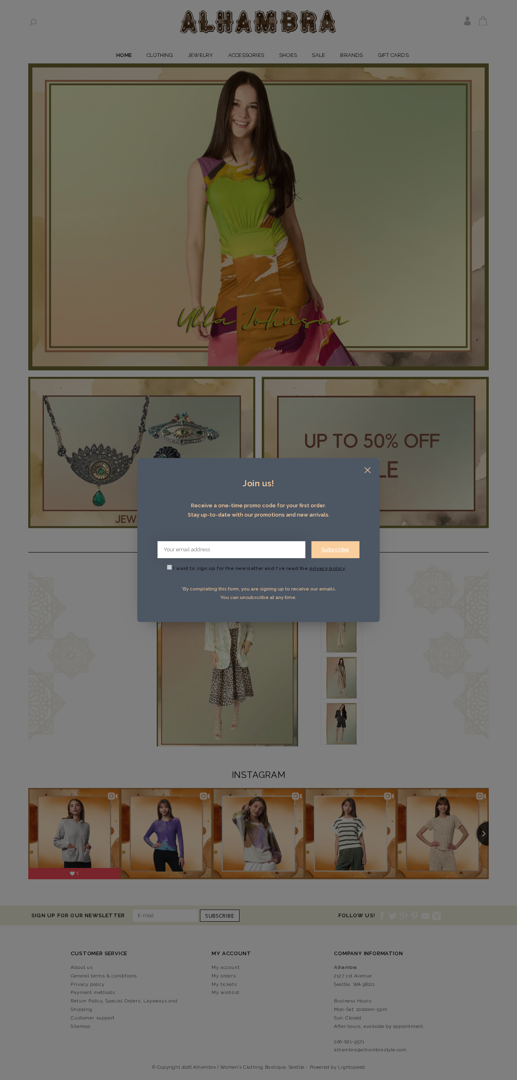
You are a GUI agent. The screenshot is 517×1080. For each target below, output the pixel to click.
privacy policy (327, 568)
